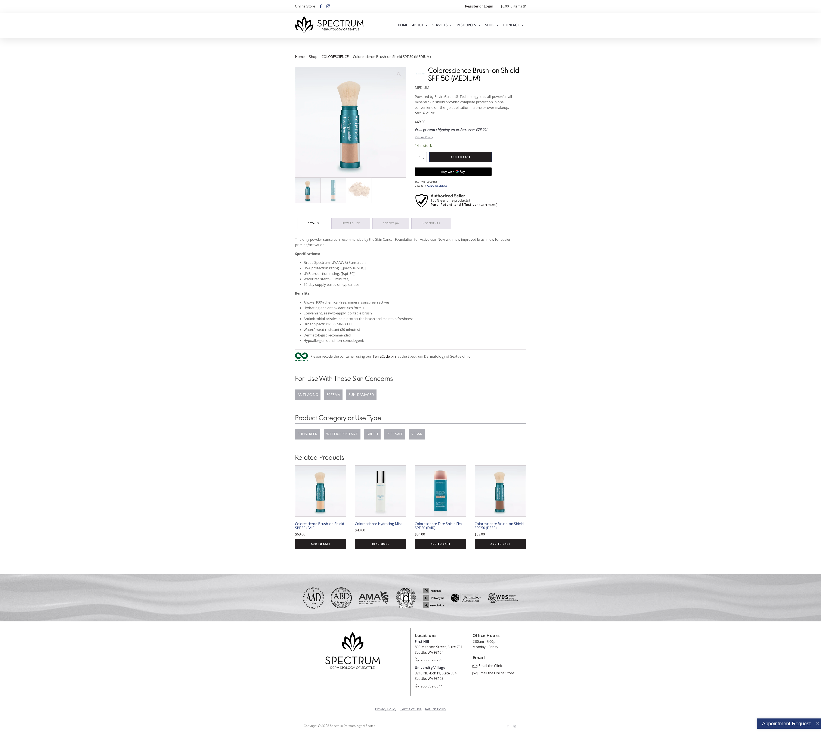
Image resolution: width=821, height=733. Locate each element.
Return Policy (424, 137)
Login (488, 6)
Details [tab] (313, 223)
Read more (380, 544)
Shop (489, 25)
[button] (399, 74)
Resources (466, 25)
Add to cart (461, 157)
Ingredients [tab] (431, 223)
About (417, 25)
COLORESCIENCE (437, 185)
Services (440, 25)
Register (471, 6)
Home (403, 25)
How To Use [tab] (351, 223)
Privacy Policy (385, 709)
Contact (511, 25)
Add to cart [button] (321, 544)
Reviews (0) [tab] (391, 223)
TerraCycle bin (384, 356)
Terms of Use (411, 709)
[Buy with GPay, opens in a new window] (453, 171)
